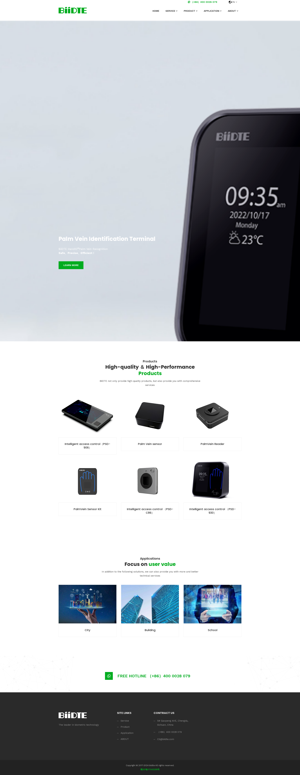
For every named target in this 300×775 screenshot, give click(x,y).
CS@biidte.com (165, 739)
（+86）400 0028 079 (203, 2)
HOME (155, 11)
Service (170, 11)
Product (189, 11)
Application (211, 11)
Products (150, 361)
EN (233, 2)
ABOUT (232, 11)
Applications (150, 558)
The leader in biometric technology (79, 724)
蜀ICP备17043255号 (150, 769)
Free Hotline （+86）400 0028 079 (154, 676)
